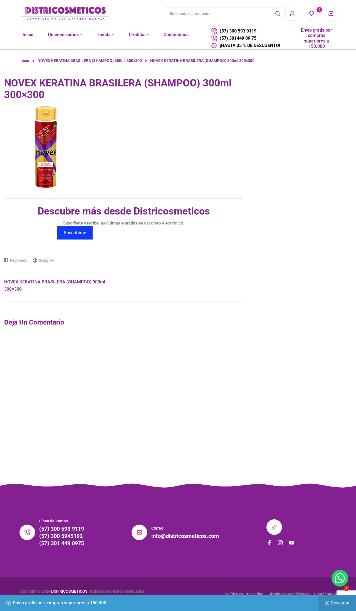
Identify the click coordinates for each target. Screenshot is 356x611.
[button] (340, 578)
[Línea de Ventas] (27, 532)
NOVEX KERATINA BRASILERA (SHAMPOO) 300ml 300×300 (90, 60)
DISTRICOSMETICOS (69, 591)
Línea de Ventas (53, 521)
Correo (157, 528)
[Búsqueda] (277, 13)
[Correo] (139, 532)
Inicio (24, 60)
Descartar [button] (340, 602)
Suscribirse (75, 232)
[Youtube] (291, 542)
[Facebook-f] (269, 542)
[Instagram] (280, 542)
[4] (311, 13)
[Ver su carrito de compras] (331, 13)
